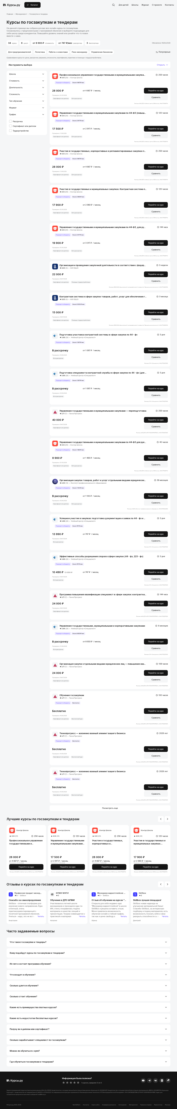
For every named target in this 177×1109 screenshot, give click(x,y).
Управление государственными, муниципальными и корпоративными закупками (102, 626)
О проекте (157, 5)
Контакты (169, 5)
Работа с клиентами (58, 52)
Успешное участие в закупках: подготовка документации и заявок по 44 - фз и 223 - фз (105, 518)
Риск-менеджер (79, 52)
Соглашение (122, 1105)
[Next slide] (167, 819)
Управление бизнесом (101, 52)
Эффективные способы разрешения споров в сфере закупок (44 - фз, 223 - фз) (101, 556)
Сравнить (155, 97)
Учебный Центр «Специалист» (83, 337)
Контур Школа (76, 78)
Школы (135, 5)
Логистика (40, 52)
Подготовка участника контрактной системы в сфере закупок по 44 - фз (98, 334)
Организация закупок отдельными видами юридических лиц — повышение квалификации (107, 664)
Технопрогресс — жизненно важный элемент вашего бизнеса (92, 733)
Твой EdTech (76, 1105)
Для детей (123, 5)
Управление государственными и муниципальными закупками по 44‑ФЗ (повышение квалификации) (112, 113)
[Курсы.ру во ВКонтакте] (155, 1080)
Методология (133, 1105)
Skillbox (23, 895)
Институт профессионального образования (88, 483)
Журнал (145, 5)
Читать (41, 916)
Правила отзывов (145, 1105)
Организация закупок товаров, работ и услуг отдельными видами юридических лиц (104, 480)
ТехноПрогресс (75, 413)
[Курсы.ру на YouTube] (143, 1080)
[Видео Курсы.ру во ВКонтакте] (162, 1080)
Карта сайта (96, 1105)
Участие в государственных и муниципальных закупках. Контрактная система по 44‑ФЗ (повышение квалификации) (151, 842)
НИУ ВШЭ (74, 268)
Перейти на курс (156, 90)
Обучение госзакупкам (71, 695)
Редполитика (158, 1105)
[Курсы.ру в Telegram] (149, 1080)
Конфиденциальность (109, 1105)
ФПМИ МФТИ (62, 893)
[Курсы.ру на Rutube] (168, 1080)
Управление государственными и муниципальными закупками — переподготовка (102, 411)
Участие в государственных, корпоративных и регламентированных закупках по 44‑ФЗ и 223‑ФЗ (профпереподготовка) (108, 842)
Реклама (167, 1105)
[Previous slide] (161, 819)
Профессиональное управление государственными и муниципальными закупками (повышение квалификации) (26, 842)
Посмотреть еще (110, 808)
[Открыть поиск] (113, 5)
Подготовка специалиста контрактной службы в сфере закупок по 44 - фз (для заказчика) (108, 372)
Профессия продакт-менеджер (29, 893)
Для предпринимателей (19, 52)
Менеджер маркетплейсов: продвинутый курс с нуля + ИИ (125, 893)
